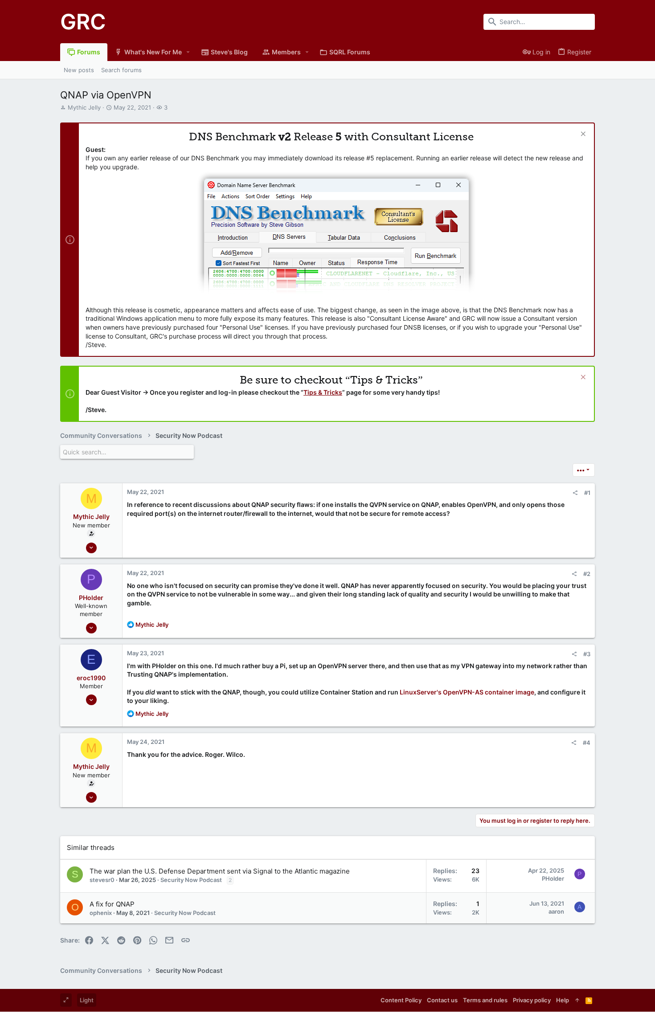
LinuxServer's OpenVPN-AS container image (467, 692)
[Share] (575, 493)
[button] (188, 52)
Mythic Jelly (84, 107)
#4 (586, 742)
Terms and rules (485, 1000)
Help (562, 1000)
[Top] (577, 1000)
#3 (586, 653)
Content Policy (401, 1000)
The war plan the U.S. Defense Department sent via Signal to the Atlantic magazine (220, 871)
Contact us (442, 1000)
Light (87, 1000)
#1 (587, 492)
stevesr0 (102, 879)
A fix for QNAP (112, 904)
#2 (586, 573)
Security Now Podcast (191, 879)
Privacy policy (532, 1000)
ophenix (101, 912)
